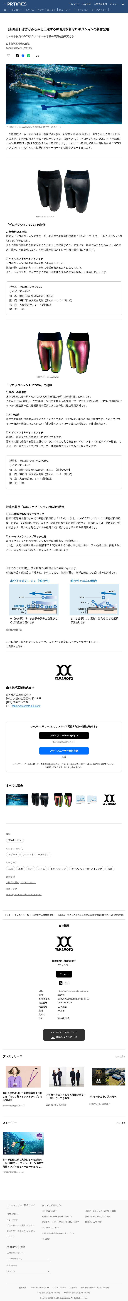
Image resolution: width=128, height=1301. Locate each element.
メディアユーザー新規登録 (64, 750)
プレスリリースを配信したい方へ (21, 1231)
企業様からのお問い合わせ (49, 1292)
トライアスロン (58, 868)
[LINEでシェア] (28, 55)
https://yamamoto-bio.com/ (26, 706)
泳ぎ (30, 868)
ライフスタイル (99, 9)
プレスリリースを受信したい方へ (21, 1225)
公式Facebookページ (15, 1252)
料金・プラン (12, 1219)
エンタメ (51, 9)
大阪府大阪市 (12, 882)
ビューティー (65, 9)
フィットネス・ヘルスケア (36, 854)
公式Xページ (12, 1265)
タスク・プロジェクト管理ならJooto (100, 1211)
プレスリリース (22, 915)
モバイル (30, 9)
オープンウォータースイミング (86, 868)
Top (4, 9)
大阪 (110, 868)
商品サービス (15, 840)
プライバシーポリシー (39, 1287)
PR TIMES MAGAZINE (51, 1227)
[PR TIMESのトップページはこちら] (17, 4)
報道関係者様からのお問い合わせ (95, 1287)
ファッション (81, 9)
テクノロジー (15, 9)
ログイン (114, 4)
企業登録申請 (100, 4)
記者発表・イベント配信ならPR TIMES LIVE (60, 1222)
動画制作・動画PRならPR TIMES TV (57, 1216)
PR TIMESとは (13, 1214)
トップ (8, 915)
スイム (41, 868)
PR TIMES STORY (49, 1211)
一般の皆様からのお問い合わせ (77, 1292)
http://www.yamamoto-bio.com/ (73, 991)
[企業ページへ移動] (64, 944)
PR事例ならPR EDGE (94, 1222)
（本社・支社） (28, 882)
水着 (20, 868)
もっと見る (120, 1056)
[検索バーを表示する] (123, 4)
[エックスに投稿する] (17, 55)
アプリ (40, 9)
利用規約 (73, 1287)
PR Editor (46, 1239)
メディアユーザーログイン (64, 735)
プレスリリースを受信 (80, 4)
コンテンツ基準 (59, 1287)
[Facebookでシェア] (22, 55)
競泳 (10, 868)
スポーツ (12, 854)
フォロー (64, 974)
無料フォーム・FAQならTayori (98, 1216)
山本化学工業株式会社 (43, 915)
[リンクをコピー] (37, 55)
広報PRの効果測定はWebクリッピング (58, 1233)
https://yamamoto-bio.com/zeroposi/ (24, 894)
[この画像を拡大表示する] (17, 800)
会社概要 (23, 1287)
